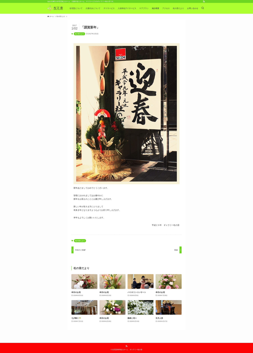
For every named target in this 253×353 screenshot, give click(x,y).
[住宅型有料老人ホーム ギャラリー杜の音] (55, 8)
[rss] (204, 1)
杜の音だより (79, 34)
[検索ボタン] (203, 8)
